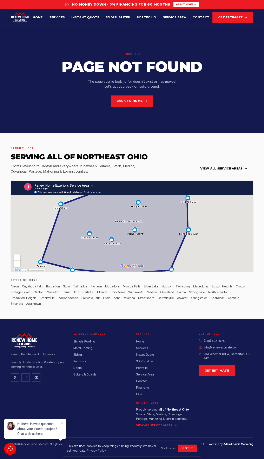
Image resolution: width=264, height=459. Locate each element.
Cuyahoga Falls (32, 286)
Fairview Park (90, 298)
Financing (142, 387)
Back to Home (130, 101)
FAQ (139, 394)
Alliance (102, 292)
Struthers (17, 303)
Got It (187, 448)
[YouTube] (36, 377)
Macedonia (201, 286)
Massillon (53, 292)
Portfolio (146, 17)
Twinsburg (183, 286)
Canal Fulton (70, 292)
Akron (15, 286)
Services (57, 17)
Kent (117, 298)
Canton (39, 292)
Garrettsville (166, 298)
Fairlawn (96, 286)
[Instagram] (25, 377)
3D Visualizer (118, 17)
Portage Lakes (21, 292)
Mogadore (112, 286)
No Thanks (168, 448)
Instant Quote (85, 17)
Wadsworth (136, 292)
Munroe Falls (131, 286)
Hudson (167, 286)
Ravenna (129, 298)
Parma (181, 292)
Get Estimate (230, 17)
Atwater (182, 298)
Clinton (240, 286)
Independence (68, 298)
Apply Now (184, 4)
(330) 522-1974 (214, 340)
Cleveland (167, 292)
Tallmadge (80, 286)
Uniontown (118, 292)
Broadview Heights (24, 298)
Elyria (106, 298)
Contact (201, 17)
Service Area (174, 17)
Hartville (87, 292)
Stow (66, 286)
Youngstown (199, 298)
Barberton (53, 286)
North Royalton (218, 292)
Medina (152, 292)
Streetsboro (146, 298)
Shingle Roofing (84, 341)
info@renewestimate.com (221, 347)
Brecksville (47, 298)
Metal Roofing (82, 348)
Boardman (218, 298)
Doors (77, 368)
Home (37, 17)
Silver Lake (151, 286)
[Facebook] (15, 377)
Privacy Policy (96, 450)
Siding (77, 354)
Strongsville (197, 292)
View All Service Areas (221, 168)
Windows (79, 361)
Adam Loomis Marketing (238, 444)
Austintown (33, 303)
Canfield (233, 298)
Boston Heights (222, 286)
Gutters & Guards (84, 374)
